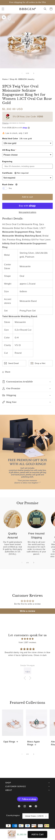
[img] (27, 639)
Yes (10, 188)
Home (5, 79)
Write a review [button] (27, 611)
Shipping (5, 123)
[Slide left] (22, 73)
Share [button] (7, 372)
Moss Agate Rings (33, 743)
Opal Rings (9, 741)
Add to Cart (37, 834)
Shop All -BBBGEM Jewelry (22, 79)
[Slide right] (33, 73)
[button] (3, 9)
